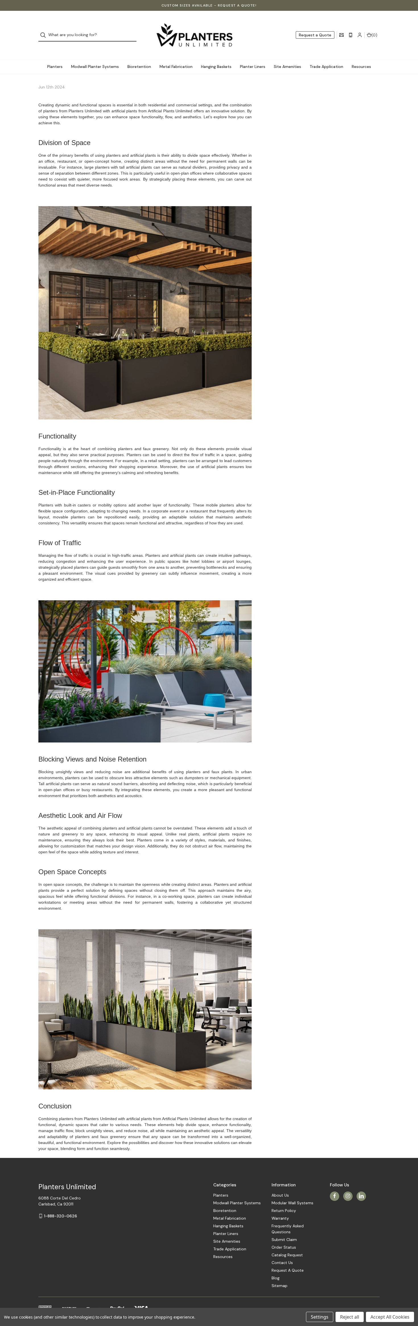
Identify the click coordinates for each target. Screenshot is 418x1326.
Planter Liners (252, 66)
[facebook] (334, 1195)
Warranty (280, 1218)
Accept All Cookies (390, 1317)
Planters (55, 66)
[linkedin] (361, 1195)
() (374, 35)
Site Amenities (287, 66)
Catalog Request (287, 1254)
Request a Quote (315, 35)
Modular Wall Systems (292, 1202)
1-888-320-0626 (60, 1216)
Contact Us (282, 1262)
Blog (276, 1278)
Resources (361, 66)
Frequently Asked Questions (288, 1228)
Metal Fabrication (176, 66)
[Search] (44, 35)
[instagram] (347, 1195)
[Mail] (341, 35)
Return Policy (284, 1210)
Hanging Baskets (216, 66)
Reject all (349, 1317)
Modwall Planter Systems (95, 66)
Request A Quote (288, 1270)
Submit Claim (284, 1239)
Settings (319, 1317)
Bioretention (139, 66)
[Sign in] (359, 35)
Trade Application (326, 66)
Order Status (284, 1247)
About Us (280, 1195)
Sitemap (279, 1285)
